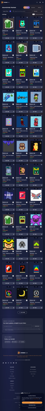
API (33, 376)
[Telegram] (8, 363)
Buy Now (7, 38)
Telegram (22, 341)
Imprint (16, 402)
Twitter (8, 341)
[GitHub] (16, 363)
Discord (15, 341)
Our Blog (12, 371)
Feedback (12, 383)
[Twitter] (3, 363)
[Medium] (11, 363)
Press (12, 387)
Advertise (12, 369)
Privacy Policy (36, 398)
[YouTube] (13, 363)
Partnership (12, 390)
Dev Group (33, 373)
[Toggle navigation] (43, 2)
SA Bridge (12, 376)
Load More (23, 312)
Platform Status (12, 378)
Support (12, 385)
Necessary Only (32, 405)
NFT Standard (33, 369)
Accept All (32, 402)
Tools (12, 373)
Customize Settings (32, 407)
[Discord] (6, 363)
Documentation (33, 371)
